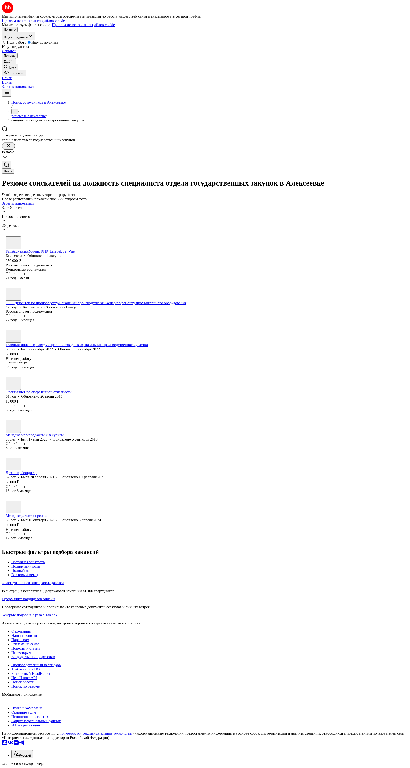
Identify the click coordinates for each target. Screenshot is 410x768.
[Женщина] (13, 383)
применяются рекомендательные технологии (96, 733)
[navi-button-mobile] (6, 93)
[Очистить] (8, 146)
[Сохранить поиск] (6, 165)
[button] (7, 78)
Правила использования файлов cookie (83, 25)
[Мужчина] (13, 242)
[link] (10, 67)
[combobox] (24, 135)
